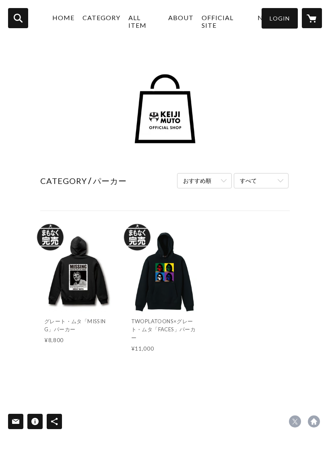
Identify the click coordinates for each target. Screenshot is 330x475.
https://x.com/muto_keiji (295, 421)
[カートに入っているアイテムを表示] (312, 18)
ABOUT (181, 17)
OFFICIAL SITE (217, 21)
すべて (248, 180)
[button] (280, 18)
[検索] (18, 18)
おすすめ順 (197, 180)
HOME (63, 17)
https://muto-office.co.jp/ (314, 421)
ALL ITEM (137, 21)
